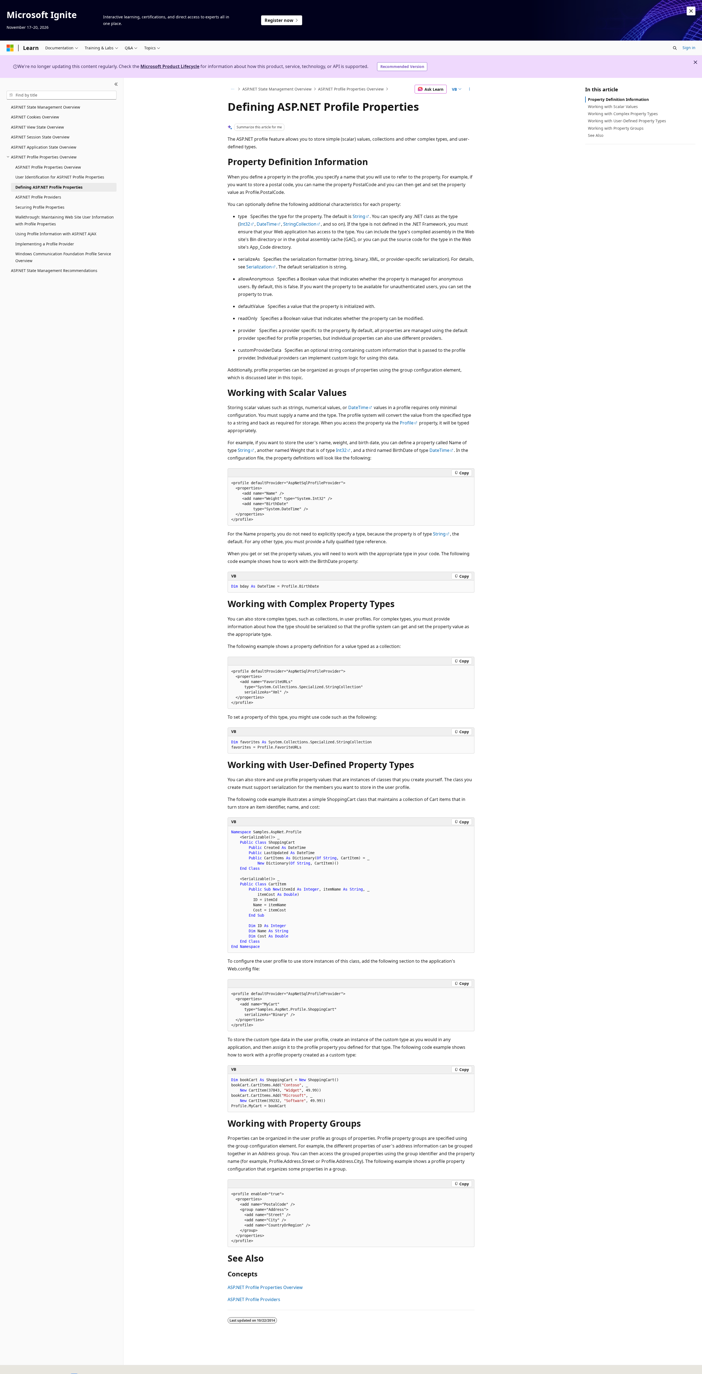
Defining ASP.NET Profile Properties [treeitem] (49, 187)
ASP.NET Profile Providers (254, 1299)
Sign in (689, 47)
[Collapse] (116, 84)
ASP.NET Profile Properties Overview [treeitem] (48, 167)
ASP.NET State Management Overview (277, 89)
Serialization (259, 267)
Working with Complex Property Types (623, 113)
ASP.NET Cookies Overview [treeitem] (35, 117)
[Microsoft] (10, 48)
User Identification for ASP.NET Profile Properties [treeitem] (59, 177)
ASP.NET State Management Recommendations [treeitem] (54, 270)
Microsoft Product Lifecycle (169, 66)
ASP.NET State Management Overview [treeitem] (45, 107)
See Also (595, 135)
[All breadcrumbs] (232, 89)
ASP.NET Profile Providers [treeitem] (38, 197)
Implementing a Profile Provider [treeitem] (44, 244)
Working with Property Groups (616, 128)
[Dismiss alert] (691, 11)
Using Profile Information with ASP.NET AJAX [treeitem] (55, 233)
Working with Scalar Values (613, 106)
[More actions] (469, 89)
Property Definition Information (618, 99)
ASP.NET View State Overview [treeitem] (37, 127)
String (359, 216)
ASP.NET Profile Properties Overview (351, 89)
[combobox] (62, 95)
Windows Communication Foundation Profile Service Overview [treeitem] (63, 257)
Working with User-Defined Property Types (627, 120)
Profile (407, 423)
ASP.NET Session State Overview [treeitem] (40, 137)
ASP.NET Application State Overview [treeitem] (43, 147)
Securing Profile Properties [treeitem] (39, 207)
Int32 (244, 224)
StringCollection (299, 224)
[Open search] (674, 48)
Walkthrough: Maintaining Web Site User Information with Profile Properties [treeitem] (64, 220)
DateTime (267, 224)
